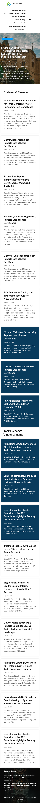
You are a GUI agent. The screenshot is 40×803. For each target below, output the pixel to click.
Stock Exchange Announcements (14, 13)
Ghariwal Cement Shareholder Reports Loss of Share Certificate (19, 259)
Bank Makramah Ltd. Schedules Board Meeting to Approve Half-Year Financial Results (20, 479)
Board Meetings (20, 20)
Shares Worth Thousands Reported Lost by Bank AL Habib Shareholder (14, 52)
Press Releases (19, 29)
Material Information (18, 16)
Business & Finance (18, 10)
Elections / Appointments (17, 26)
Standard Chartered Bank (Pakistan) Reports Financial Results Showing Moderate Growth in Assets (20, 786)
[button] (30, 19)
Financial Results (19, 23)
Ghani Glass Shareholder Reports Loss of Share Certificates (16, 143)
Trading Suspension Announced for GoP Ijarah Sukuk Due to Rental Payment (20, 549)
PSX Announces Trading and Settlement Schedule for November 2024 (18, 295)
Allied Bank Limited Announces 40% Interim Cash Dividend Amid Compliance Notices (20, 447)
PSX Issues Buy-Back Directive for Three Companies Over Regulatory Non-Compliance (20, 103)
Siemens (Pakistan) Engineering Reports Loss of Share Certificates (20, 219)
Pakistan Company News (22, 797)
